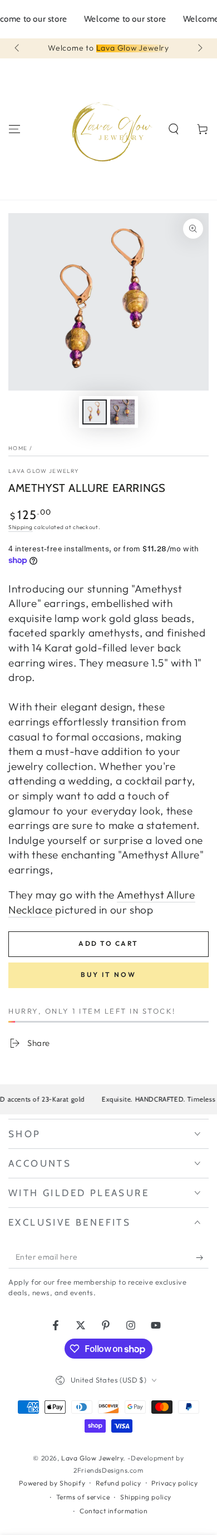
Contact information (113, 1511)
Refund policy (118, 1483)
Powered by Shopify (52, 1483)
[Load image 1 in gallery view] (94, 412)
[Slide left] (17, 48)
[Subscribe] (202, 1257)
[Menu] (14, 129)
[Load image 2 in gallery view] (122, 412)
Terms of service (83, 1497)
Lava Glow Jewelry (43, 471)
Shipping (20, 527)
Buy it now (108, 974)
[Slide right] (199, 48)
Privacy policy (174, 1483)
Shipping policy (145, 1497)
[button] (173, 129)
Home (17, 448)
